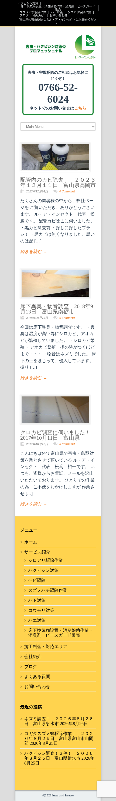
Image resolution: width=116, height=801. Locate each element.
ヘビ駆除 (37, 580)
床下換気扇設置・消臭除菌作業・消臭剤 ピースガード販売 (58, 8)
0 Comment (67, 191)
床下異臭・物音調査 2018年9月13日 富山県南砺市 (56, 309)
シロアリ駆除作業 (79, 12)
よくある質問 (37, 676)
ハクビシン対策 (28, 3)
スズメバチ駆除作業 (33, 12)
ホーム (30, 542)
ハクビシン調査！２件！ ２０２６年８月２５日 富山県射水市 (58, 755)
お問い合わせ (58, 15)
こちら (80, 108)
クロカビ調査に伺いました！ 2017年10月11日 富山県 (58, 435)
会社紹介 (39, 15)
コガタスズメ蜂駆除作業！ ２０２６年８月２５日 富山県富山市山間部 (58, 738)
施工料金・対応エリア (45, 646)
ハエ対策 (37, 620)
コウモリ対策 (41, 610)
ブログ (24, 15)
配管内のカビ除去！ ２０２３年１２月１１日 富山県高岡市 (58, 182)
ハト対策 (57, 12)
